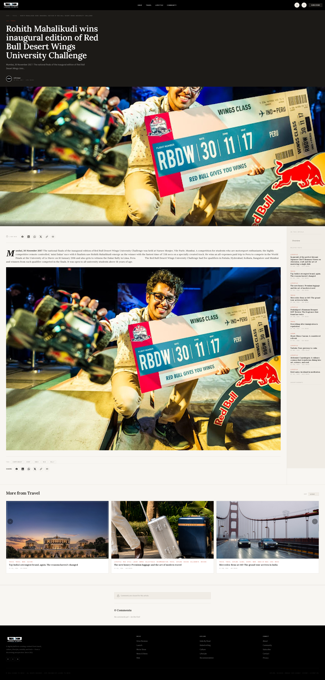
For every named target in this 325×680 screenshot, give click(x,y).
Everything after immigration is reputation (242, 564)
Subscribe (315, 5)
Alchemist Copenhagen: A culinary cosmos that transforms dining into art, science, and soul (305, 360)
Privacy (266, 658)
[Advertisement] (305, 425)
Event (28, 462)
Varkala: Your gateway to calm (303, 348)
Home (7, 16)
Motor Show (141, 649)
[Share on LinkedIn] (28, 236)
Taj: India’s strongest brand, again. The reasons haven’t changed (305, 275)
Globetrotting (205, 645)
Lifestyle (159, 5)
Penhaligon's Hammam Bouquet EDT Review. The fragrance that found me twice (304, 312)
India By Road (205, 641)
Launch (139, 645)
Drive (140, 5)
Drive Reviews (142, 641)
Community (171, 5)
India (37, 462)
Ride (138, 658)
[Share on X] (40, 236)
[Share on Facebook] (22, 236)
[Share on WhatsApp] (34, 236)
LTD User (17, 78)
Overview (296, 241)
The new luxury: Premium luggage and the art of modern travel (305, 287)
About (265, 641)
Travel (149, 5)
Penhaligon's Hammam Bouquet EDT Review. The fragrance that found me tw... (156, 566)
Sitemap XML (314, 673)
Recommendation (207, 658)
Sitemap (305, 673)
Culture (203, 649)
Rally (52, 462)
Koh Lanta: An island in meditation (305, 372)
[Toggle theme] (304, 5)
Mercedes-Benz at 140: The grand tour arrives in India (305, 299)
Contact (266, 653)
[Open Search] (296, 5)
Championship (17, 462)
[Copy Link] (46, 236)
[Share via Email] (53, 236)
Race (44, 462)
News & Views (142, 653)
